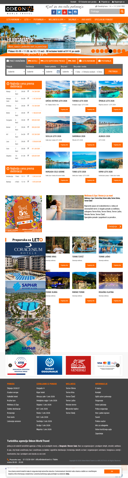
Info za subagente (101, 425)
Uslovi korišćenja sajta (103, 429)
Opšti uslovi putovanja (103, 396)
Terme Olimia (71, 388)
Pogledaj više (64, 109)
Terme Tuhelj (70, 413)
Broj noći (64, 66)
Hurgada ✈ (40, 388)
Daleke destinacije (13, 409)
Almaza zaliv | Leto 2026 (45, 396)
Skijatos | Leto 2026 (43, 404)
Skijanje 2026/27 (13, 388)
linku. (68, 474)
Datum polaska (50, 66)
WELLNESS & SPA (56, 19)
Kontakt (98, 392)
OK (112, 471)
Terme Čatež (70, 396)
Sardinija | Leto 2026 (44, 421)
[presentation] (16, 61)
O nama (98, 388)
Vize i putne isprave (102, 413)
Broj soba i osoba (80, 66)
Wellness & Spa (13, 404)
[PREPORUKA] (27, 240)
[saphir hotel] (27, 337)
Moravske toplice (72, 409)
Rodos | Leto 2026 (43, 413)
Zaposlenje (99, 433)
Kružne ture (11, 400)
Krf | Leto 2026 (42, 409)
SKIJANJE (72, 19)
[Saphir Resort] (27, 299)
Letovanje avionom (14, 421)
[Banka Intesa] (23, 214)
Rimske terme (71, 404)
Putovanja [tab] (106, 61)
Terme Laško (70, 400)
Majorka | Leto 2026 (44, 429)
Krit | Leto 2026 (42, 417)
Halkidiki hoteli (12, 396)
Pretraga (113, 71)
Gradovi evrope (12, 392)
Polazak (9, 66)
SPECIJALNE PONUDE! (104, 19)
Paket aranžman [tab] (17, 61)
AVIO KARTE (86, 19)
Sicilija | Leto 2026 (43, 425)
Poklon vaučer (100, 421)
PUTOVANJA (39, 19)
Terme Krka (70, 392)
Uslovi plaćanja (100, 404)
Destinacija (30, 66)
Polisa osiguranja (101, 409)
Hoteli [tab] (34, 61)
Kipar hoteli (40, 392)
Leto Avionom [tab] (88, 61)
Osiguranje (99, 400)
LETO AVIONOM (12, 19)
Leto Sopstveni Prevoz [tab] (54, 61)
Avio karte (10, 417)
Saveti (97, 417)
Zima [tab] (74, 61)
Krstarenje (11, 413)
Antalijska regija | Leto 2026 (46, 400)
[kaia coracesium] (27, 261)
